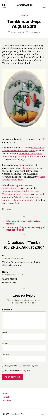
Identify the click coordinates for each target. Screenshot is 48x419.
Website (5, 354)
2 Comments (34, 32)
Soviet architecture (25, 191)
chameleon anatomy (23, 200)
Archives (6, 400)
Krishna (26, 168)
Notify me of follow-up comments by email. (22, 366)
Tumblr (24, 16)
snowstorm (7, 191)
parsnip (6, 200)
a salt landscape (32, 197)
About (5, 393)
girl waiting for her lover (27, 156)
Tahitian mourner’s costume (16, 194)
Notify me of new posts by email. (18, 370)
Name (5, 332)
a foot (20, 165)
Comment (7, 310)
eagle (35, 139)
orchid (13, 142)
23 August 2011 (17, 32)
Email (5, 343)
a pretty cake (21, 185)
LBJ (43, 139)
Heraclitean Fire (24, 5)
